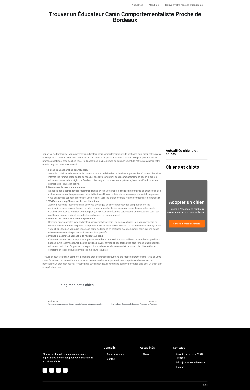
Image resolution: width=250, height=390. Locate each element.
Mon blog (154, 5)
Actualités (137, 5)
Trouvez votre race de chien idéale (184, 5)
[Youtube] (58, 370)
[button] (187, 223)
